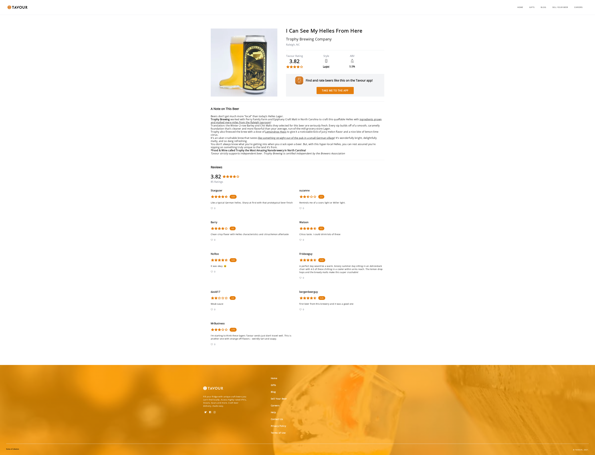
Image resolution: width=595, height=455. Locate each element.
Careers (578, 7)
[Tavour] (213, 389)
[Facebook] (210, 411)
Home (520, 7)
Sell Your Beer (560, 7)
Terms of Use (278, 432)
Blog (543, 7)
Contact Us (277, 419)
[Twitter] (205, 411)
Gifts (532, 7)
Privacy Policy (278, 425)
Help (273, 412)
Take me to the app (335, 90)
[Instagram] (214, 411)
